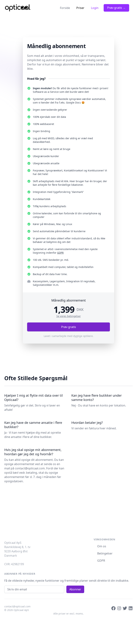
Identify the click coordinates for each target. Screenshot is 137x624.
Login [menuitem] (94, 8)
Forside (65, 8)
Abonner (75, 589)
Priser (80, 8)
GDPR (60, 252)
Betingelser (105, 553)
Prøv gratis (68, 327)
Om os (101, 546)
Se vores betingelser (68, 316)
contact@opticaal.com (30, 468)
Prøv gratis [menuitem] (116, 8)
